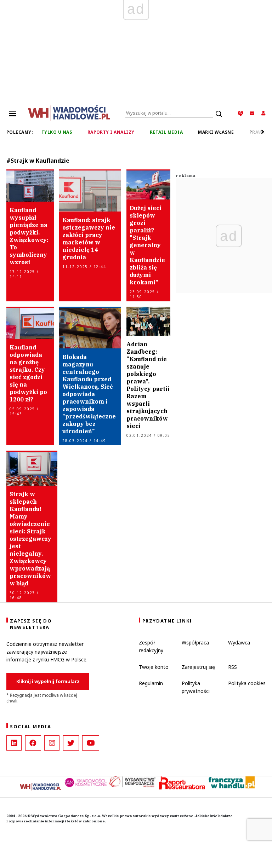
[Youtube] (90, 743)
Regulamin (151, 683)
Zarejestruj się (198, 667)
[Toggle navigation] (12, 113)
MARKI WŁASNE (216, 132)
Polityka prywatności (196, 687)
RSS (232, 667)
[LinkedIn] (14, 743)
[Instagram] (52, 743)
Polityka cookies (247, 683)
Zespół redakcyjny (151, 646)
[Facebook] (33, 743)
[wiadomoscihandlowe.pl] (69, 112)
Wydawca (239, 642)
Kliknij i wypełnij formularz (48, 681)
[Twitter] (71, 743)
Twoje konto (154, 667)
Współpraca (195, 642)
